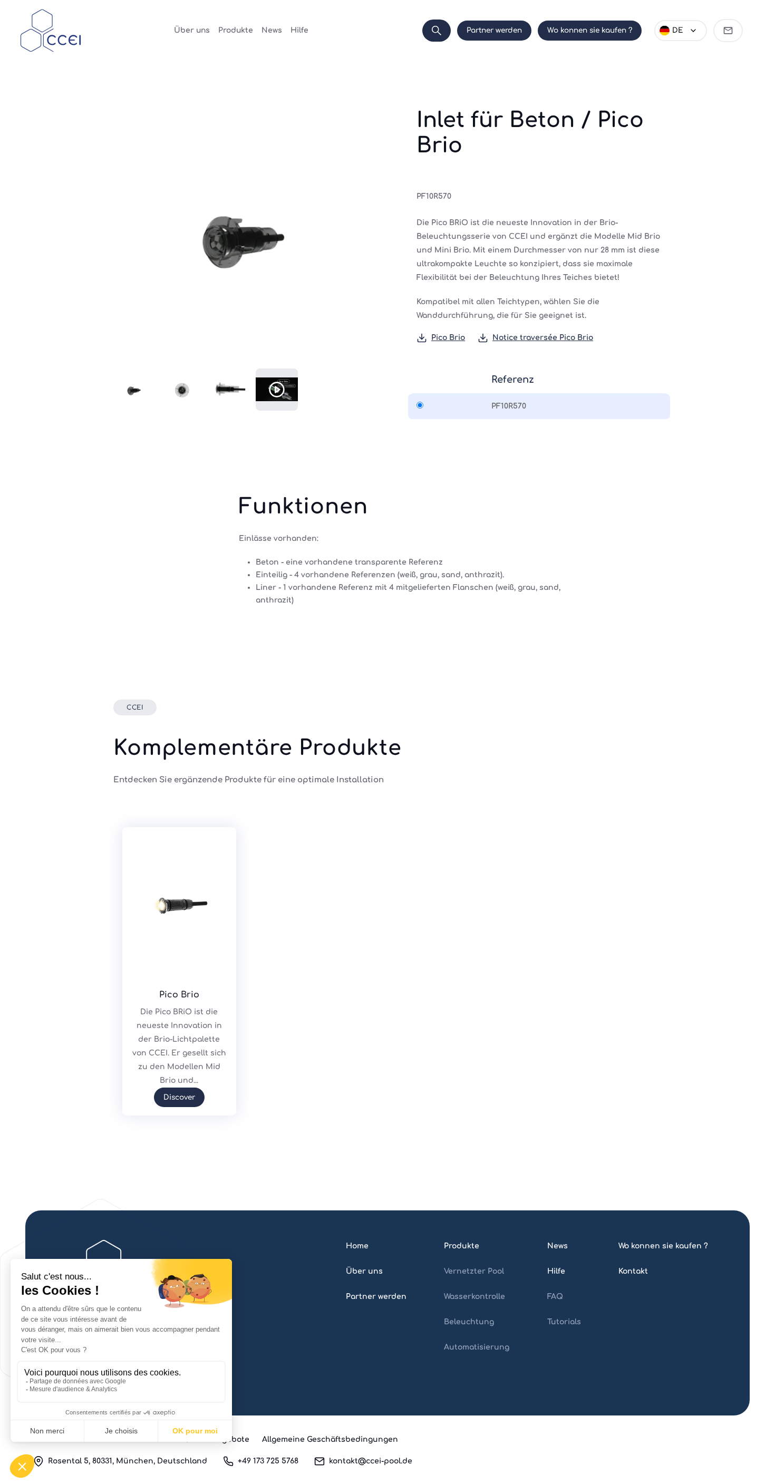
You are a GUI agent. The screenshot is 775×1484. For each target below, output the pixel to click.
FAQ (555, 1297)
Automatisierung (476, 1347)
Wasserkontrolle (474, 1297)
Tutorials (564, 1322)
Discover (179, 1097)
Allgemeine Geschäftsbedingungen (330, 1439)
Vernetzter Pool (474, 1271)
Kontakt (633, 1271)
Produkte (235, 30)
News (271, 30)
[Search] (436, 31)
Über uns (192, 30)
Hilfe (299, 30)
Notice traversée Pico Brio (542, 338)
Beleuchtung (469, 1322)
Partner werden (494, 30)
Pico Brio (448, 338)
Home (357, 1246)
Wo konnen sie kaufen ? (589, 30)
